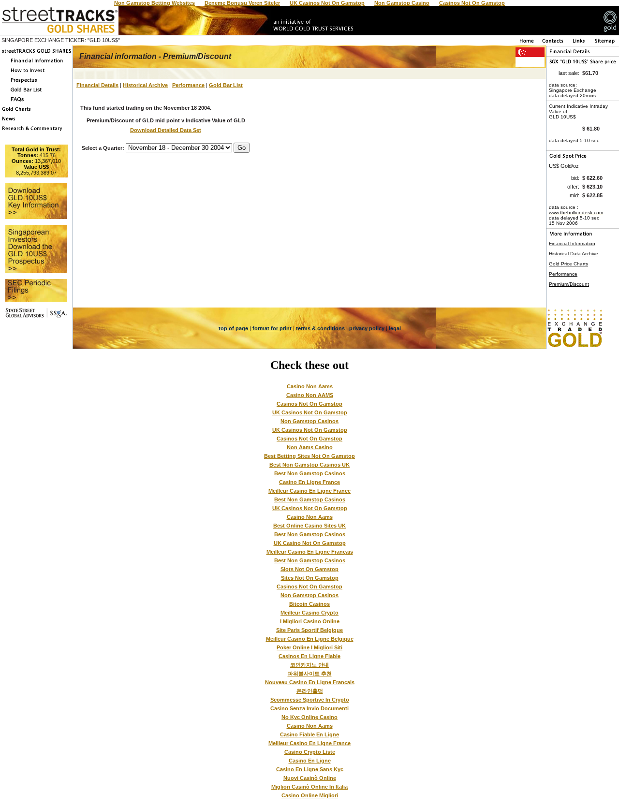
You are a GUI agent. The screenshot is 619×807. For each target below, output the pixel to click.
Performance (188, 85)
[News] (36, 121)
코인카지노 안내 (309, 665)
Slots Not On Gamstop (309, 569)
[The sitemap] (605, 43)
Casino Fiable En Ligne (309, 734)
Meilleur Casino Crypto (309, 613)
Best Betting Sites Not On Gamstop (309, 456)
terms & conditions (320, 328)
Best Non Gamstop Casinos (309, 473)
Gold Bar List (226, 85)
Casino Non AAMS (309, 395)
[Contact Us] (553, 43)
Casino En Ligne (310, 760)
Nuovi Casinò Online (309, 778)
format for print (272, 328)
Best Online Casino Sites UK (309, 525)
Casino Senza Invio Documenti (309, 708)
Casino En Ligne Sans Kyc (309, 769)
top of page (233, 328)
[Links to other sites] (579, 43)
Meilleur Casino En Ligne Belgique (310, 639)
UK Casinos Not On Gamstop (309, 412)
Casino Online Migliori (309, 795)
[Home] (526, 43)
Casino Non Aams (310, 386)
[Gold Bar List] (36, 92)
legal (395, 328)
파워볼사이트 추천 (310, 673)
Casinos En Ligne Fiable (309, 656)
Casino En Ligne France (309, 482)
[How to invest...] (36, 73)
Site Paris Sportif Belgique (309, 630)
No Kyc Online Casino (309, 717)
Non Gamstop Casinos (309, 421)
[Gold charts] (36, 112)
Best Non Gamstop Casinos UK (309, 465)
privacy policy (366, 328)
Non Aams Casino (310, 447)
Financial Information (572, 243)
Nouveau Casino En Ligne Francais (309, 682)
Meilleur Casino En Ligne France (309, 491)
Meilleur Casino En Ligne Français (309, 552)
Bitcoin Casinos (309, 604)
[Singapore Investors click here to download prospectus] (36, 83)
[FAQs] (36, 102)
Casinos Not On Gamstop (309, 404)
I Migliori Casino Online (309, 621)
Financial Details (97, 85)
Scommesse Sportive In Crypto (309, 700)
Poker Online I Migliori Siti (309, 647)
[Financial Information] (36, 63)
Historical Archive (145, 85)
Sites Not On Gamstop (310, 578)
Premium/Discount (569, 284)
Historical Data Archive (573, 253)
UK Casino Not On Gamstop (310, 543)
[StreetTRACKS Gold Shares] (36, 54)
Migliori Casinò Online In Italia (309, 787)
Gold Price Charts (568, 263)
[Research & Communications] (36, 131)
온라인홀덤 (309, 691)
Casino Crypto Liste (309, 752)
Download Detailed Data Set (165, 130)
